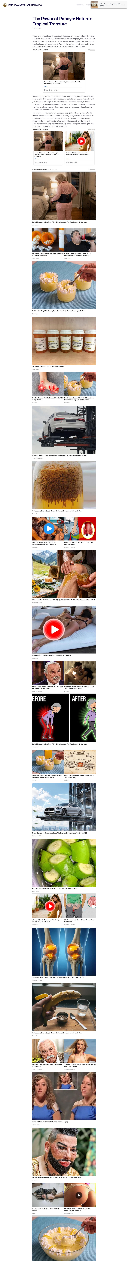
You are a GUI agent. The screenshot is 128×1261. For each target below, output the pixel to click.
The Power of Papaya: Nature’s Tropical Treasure (62, 21)
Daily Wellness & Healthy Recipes (25, 5)
